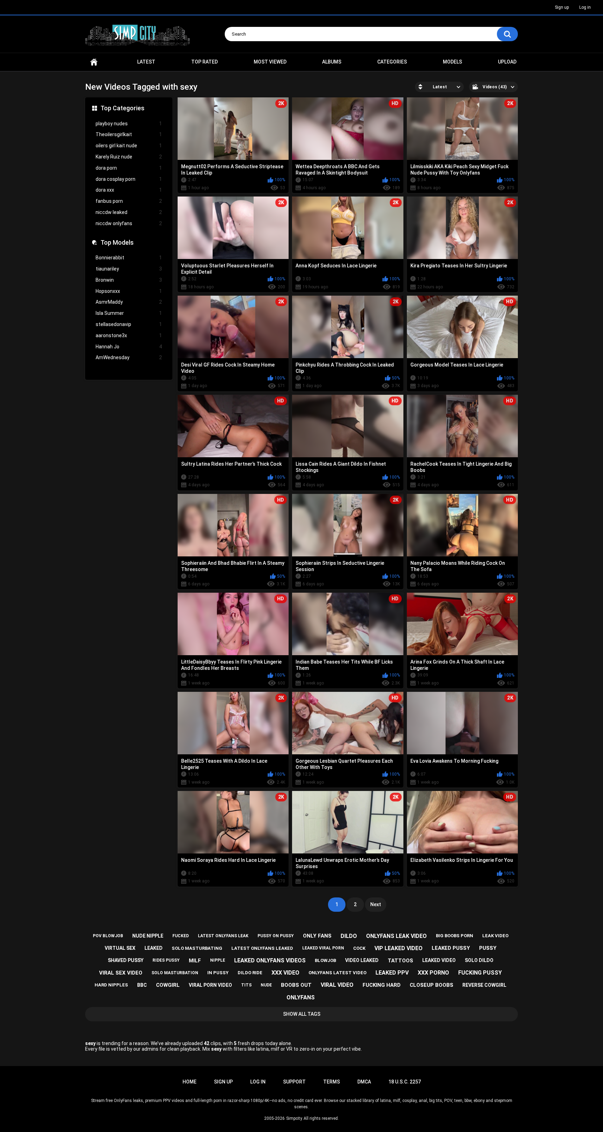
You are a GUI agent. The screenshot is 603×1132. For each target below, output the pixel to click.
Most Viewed (270, 62)
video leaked (362, 960)
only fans (317, 936)
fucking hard (382, 985)
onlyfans (300, 997)
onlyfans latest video (337, 972)
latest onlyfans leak (223, 935)
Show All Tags (301, 1014)
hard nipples (111, 984)
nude (266, 985)
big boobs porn (454, 935)
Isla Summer (129, 313)
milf (195, 960)
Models (452, 62)
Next (375, 904)
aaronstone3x (129, 335)
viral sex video (120, 973)
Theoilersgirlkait (129, 134)
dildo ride (250, 972)
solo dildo (479, 960)
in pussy (218, 972)
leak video (495, 935)
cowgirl (168, 985)
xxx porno (433, 972)
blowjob (325, 960)
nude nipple (147, 936)
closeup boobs (431, 985)
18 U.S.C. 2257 (404, 1082)
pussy (488, 948)
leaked (153, 948)
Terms (331, 1082)
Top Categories (122, 108)
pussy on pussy (276, 935)
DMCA (364, 1082)
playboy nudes (129, 123)
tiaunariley (129, 269)
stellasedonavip (129, 324)
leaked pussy (451, 948)
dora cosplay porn (129, 179)
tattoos (400, 960)
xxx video (285, 972)
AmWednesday (129, 357)
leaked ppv (392, 972)
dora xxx (129, 190)
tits (246, 985)
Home (94, 62)
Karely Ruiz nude (129, 157)
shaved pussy (125, 960)
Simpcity (294, 1118)
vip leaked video (398, 948)
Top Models (117, 242)
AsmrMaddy (129, 302)
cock (359, 948)
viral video (337, 985)
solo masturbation (174, 972)
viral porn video (210, 985)
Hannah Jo (129, 346)
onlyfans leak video (396, 936)
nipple (217, 960)
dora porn (129, 168)
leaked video (439, 960)
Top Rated (204, 62)
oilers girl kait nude (129, 145)
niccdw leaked (129, 212)
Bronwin (129, 280)
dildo (349, 936)
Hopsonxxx (129, 291)
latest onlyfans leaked (262, 948)
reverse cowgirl (484, 985)
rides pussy (166, 960)
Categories (392, 62)
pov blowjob (108, 935)
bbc (142, 985)
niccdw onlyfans (129, 223)
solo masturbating (197, 948)
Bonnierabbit (129, 257)
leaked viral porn (323, 948)
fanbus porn (129, 201)
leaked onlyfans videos (270, 960)
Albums (331, 62)
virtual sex (120, 948)
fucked (180, 935)
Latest (146, 62)
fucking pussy (480, 972)
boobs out (296, 985)
